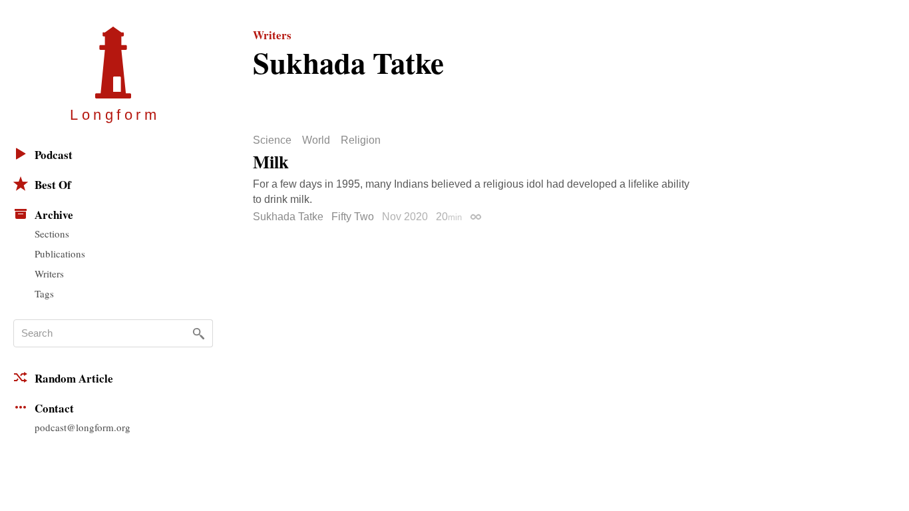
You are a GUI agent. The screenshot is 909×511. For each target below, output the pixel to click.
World (316, 140)
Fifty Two (352, 216)
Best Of (53, 184)
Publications (60, 253)
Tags (44, 293)
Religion (361, 140)
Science (272, 140)
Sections (52, 233)
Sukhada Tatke (288, 216)
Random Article (74, 378)
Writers (49, 273)
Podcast (54, 154)
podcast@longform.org (82, 427)
